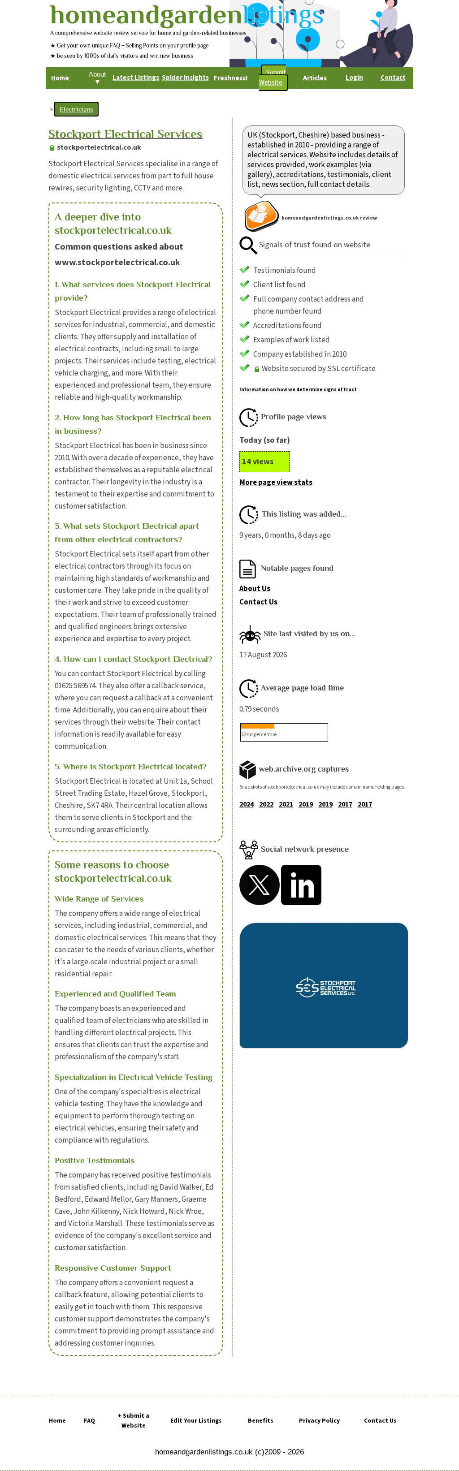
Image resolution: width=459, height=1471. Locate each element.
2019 (306, 804)
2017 (345, 804)
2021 (286, 804)
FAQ (89, 1420)
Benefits (260, 1420)
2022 (266, 804)
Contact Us (258, 602)
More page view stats (275, 482)
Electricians (76, 109)
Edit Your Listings (196, 1420)
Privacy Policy (319, 1420)
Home (57, 1420)
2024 (246, 804)
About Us (254, 588)
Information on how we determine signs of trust (298, 389)
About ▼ (97, 78)
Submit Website (272, 77)
